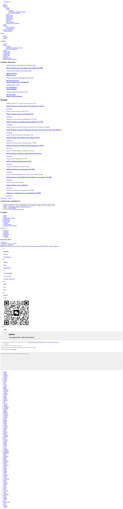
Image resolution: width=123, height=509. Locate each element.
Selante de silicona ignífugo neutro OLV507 (19, 161)
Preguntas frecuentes (8, 29)
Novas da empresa (10, 28)
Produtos (5, 6)
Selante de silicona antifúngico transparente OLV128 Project (23, 153)
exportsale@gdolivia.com (18, 209)
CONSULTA (9, 108)
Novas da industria (10, 27)
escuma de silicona (17, 246)
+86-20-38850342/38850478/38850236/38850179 (19, 206)
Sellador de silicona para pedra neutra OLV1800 (20, 169)
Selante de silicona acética (6, 246)
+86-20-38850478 (12, 208)
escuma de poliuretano (54, 246)
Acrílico (8, 14)
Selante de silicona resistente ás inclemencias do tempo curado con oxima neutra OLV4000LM (33, 130)
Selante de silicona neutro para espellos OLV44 (20, 114)
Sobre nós (5, 5)
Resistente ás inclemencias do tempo (17, 11)
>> (7, 198)
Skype (4, 289)
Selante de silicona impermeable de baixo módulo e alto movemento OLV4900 (29, 177)
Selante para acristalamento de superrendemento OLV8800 (23, 193)
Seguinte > (4, 198)
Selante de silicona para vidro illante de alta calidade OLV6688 (24, 68)
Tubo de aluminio (10, 22)
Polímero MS (9, 19)
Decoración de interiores (14, 13)
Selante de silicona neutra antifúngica (17, 185)
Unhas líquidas (9, 15)
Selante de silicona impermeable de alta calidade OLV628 (23, 137)
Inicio (4, 4)
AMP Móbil (10, 244)
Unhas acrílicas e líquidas (9, 218)
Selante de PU (9, 17)
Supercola (8, 20)
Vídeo (4, 24)
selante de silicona (26, 246)
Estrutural (11, 10)
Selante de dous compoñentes (13, 23)
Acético (8, 8)
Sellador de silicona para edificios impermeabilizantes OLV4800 (24, 145)
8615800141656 (7, 257)
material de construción (35, 246)
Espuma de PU (9, 18)
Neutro (7, 9)
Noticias (5, 25)
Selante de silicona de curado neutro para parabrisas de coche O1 (25, 106)
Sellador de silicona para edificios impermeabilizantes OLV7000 (24, 122)
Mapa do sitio (4, 244)
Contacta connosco (7, 31)
